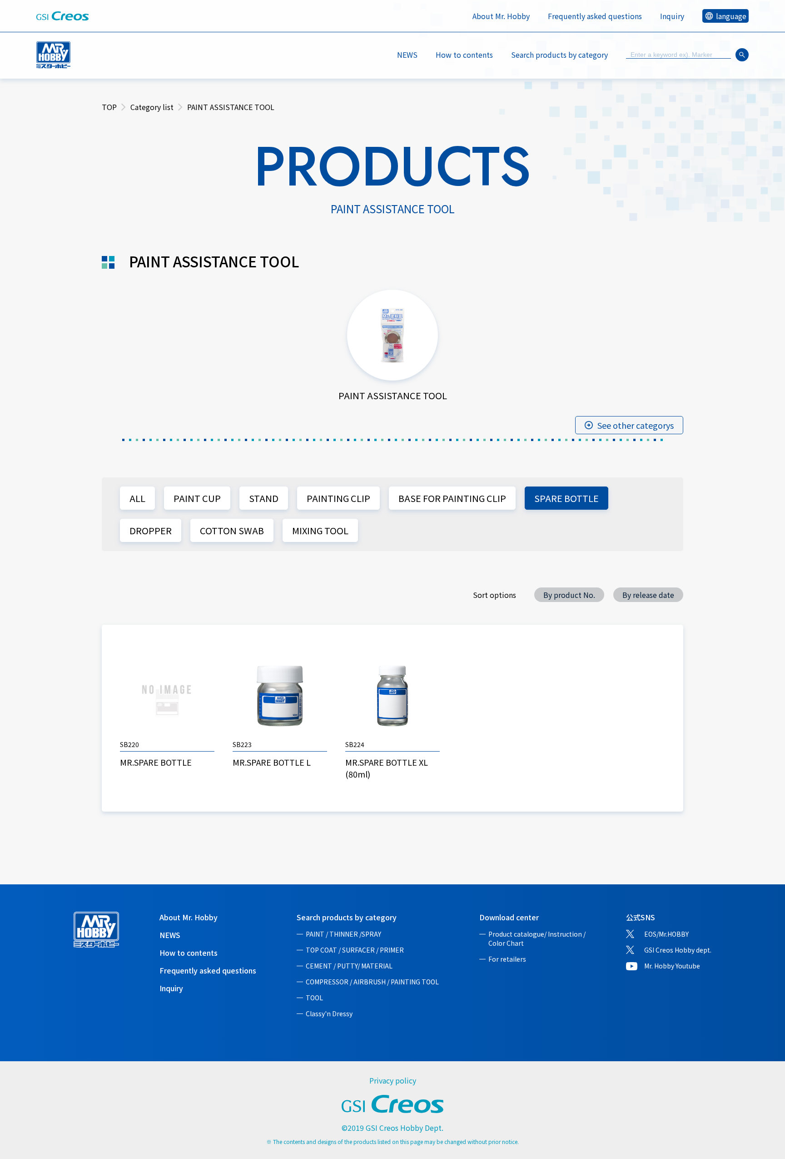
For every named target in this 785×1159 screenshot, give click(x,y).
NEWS (407, 54)
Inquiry (672, 16)
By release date (648, 594)
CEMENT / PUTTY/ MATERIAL (349, 965)
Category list (152, 106)
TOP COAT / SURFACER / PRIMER (355, 949)
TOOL (314, 997)
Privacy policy (392, 1080)
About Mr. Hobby (501, 16)
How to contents (464, 54)
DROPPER (150, 530)
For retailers (507, 958)
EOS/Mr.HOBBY (666, 933)
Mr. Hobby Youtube (672, 965)
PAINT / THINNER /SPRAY (343, 933)
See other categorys (635, 425)
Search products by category (347, 917)
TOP (109, 106)
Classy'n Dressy (329, 1013)
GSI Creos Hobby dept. (677, 949)
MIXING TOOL (320, 530)
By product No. (569, 594)
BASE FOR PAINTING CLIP (452, 498)
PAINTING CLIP (338, 498)
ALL (137, 498)
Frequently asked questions (595, 16)
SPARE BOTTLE (566, 498)
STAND (263, 498)
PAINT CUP (197, 498)
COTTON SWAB (232, 530)
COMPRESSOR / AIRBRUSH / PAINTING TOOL (372, 981)
